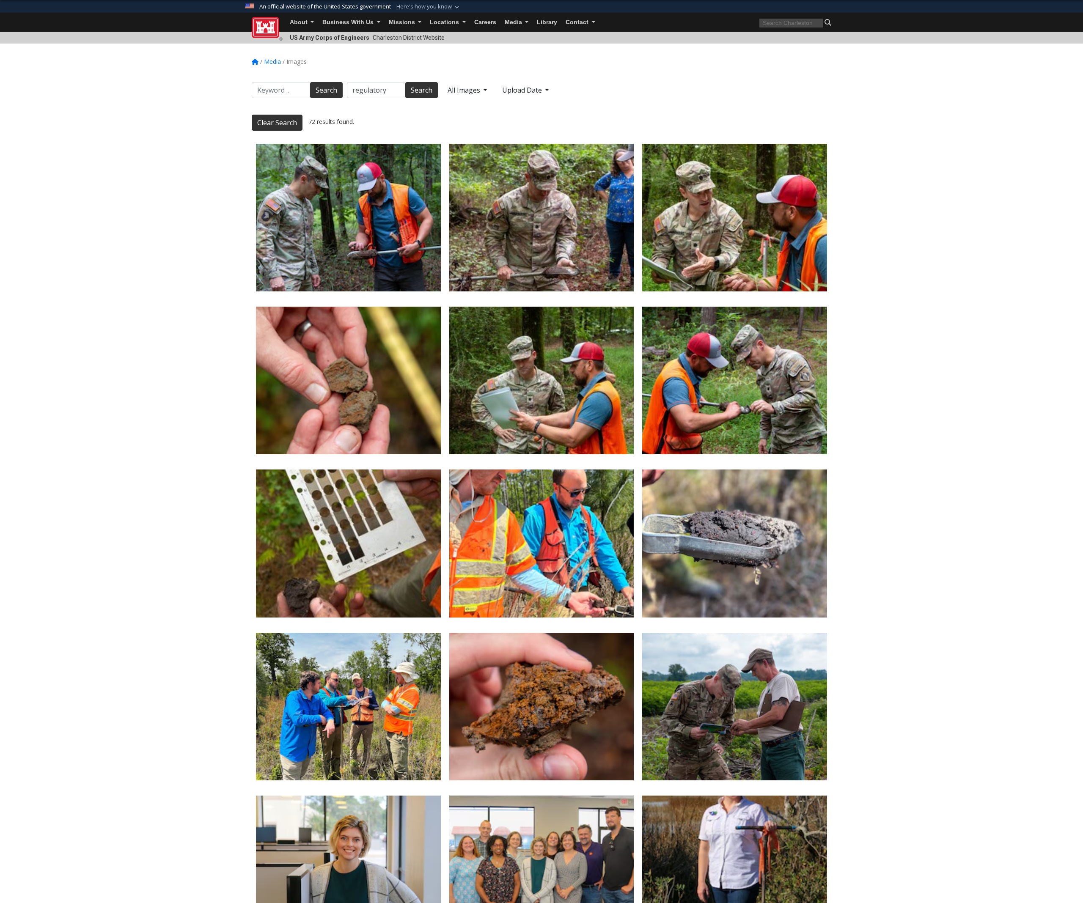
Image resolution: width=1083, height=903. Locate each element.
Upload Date (523, 90)
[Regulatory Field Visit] (348, 217)
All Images (465, 90)
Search (326, 90)
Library (547, 22)
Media (514, 22)
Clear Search (277, 122)
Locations (445, 22)
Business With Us (348, 22)
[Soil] (541, 706)
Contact (578, 22)
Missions (403, 22)
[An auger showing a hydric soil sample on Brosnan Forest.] (734, 543)
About (299, 22)
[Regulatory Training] (734, 706)
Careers (485, 22)
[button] (428, 7)
